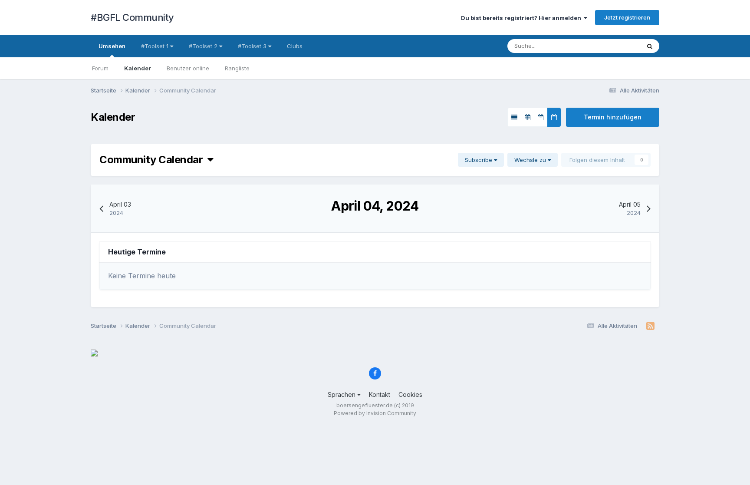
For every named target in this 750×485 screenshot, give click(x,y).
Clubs (295, 46)
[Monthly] (527, 117)
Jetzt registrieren (627, 17)
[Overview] (514, 117)
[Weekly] (541, 117)
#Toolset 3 (253, 46)
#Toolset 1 (155, 46)
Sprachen (342, 394)
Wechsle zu (531, 159)
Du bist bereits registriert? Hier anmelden (522, 17)
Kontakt (379, 394)
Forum (100, 68)
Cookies (410, 394)
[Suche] (649, 46)
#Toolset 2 (204, 46)
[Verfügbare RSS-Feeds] (650, 326)
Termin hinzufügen (612, 117)
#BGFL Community (132, 17)
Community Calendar (153, 159)
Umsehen (112, 46)
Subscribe (479, 159)
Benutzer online (188, 68)
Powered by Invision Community (375, 413)
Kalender (137, 68)
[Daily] (554, 117)
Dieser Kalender (607, 46)
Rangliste (237, 68)
